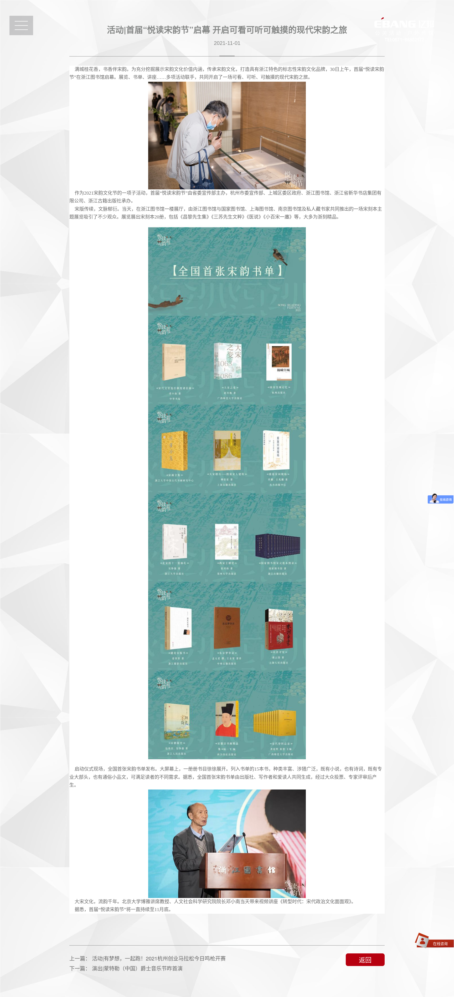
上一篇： (147, 958)
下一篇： (126, 968)
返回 (365, 959)
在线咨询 (440, 943)
